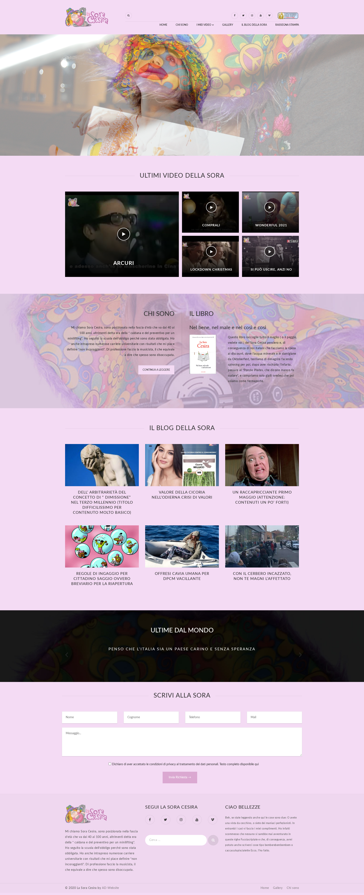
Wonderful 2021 (271, 225)
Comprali (211, 225)
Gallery (278, 888)
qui (257, 764)
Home (265, 888)
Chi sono (293, 888)
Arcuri (123, 263)
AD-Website (110, 888)
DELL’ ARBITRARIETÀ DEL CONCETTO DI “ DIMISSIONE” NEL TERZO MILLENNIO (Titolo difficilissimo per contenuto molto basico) (102, 503)
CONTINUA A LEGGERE (156, 370)
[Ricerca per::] (176, 840)
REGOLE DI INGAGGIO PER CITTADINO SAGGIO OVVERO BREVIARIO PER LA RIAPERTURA (102, 579)
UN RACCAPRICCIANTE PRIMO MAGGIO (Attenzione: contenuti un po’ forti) (262, 498)
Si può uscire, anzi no (271, 269)
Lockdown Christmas (211, 269)
